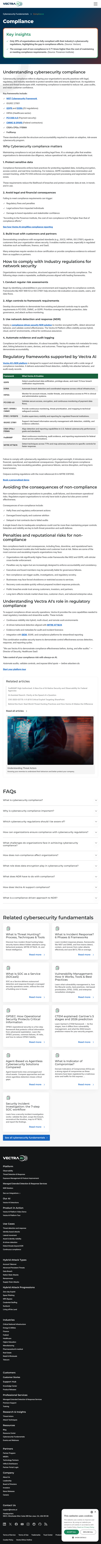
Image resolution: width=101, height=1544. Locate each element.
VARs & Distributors (10, 1464)
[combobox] (92, 1512)
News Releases (9, 1491)
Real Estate (7, 1353)
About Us (6, 1477)
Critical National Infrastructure (14, 1324)
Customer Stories (11, 1377)
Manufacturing (8, 1346)
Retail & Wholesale (10, 1356)
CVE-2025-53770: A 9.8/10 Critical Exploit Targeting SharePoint (36, 699)
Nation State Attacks (10, 1275)
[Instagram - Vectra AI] (28, 1524)
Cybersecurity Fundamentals (14, 1437)
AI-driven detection (10, 1242)
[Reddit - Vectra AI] (34, 1524)
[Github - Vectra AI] (39, 1524)
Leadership (7, 1481)
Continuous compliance (12, 1250)
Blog (4, 1430)
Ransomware (8, 1279)
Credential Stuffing (10, 1303)
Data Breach (7, 1271)
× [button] (95, 1512)
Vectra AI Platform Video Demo (14, 1212)
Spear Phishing (8, 1295)
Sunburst (6, 1306)
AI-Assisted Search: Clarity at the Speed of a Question (32, 695)
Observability (8, 1171)
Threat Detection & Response (14, 1174)
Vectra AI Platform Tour (11, 1215)
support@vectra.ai (10, 1510)
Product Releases (9, 1390)
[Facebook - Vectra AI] (16, 1524)
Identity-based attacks (11, 1232)
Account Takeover (10, 1264)
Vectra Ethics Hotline (24, 1540)
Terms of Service (9, 1535)
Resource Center (9, 1433)
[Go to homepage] (12, 4)
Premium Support (9, 1403)
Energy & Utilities (9, 1328)
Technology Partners (11, 1460)
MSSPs (5, 1457)
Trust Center (48, 1535)
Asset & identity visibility (12, 1239)
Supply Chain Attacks (11, 1282)
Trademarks (35, 1535)
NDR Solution (8, 1188)
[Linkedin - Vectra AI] (4, 1524)
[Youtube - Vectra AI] (22, 1524)
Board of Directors (10, 1484)
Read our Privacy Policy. (85, 1527)
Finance (6, 1331)
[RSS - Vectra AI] (45, 1524)
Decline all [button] (88, 1532)
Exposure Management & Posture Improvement (21, 1178)
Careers (6, 1495)
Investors (6, 1488)
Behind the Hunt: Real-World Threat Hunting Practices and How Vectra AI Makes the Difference (50, 704)
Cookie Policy (8, 1540)
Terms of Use (23, 1535)
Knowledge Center (10, 1386)
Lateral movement (10, 1235)
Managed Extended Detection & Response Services (25, 1183)
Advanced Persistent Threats (14, 1268)
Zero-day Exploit (9, 1292)
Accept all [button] (71, 1532)
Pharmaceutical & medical (13, 1349)
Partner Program (9, 1453)
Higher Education (9, 1342)
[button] (80, 1537)
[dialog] (80, 1525)
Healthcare (7, 1338)
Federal (6, 1335)
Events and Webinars (11, 1440)
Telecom (6, 1360)
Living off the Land (10, 1310)
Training (6, 1407)
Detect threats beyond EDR (13, 1246)
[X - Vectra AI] (10, 1524)
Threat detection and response (14, 1228)
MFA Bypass (7, 1299)
